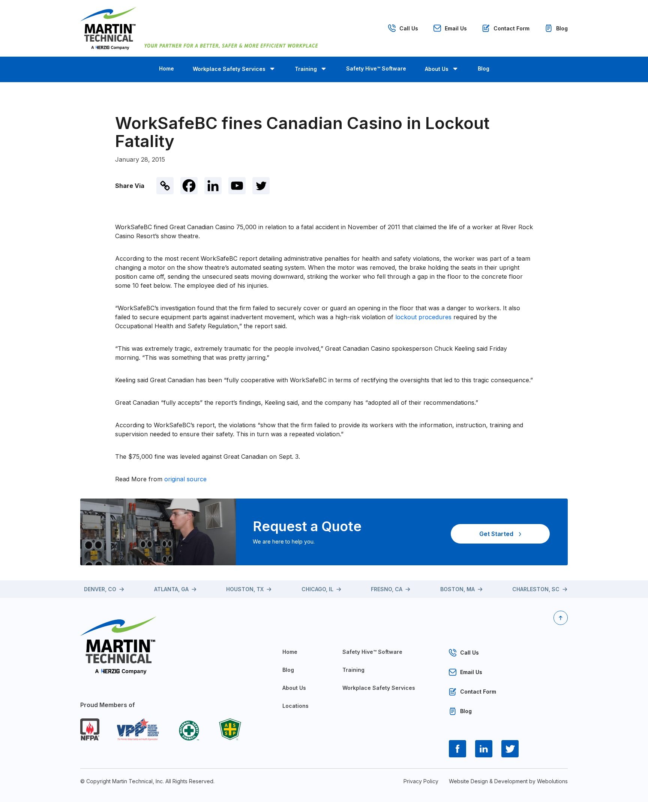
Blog (562, 28)
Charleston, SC (536, 589)
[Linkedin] (213, 185)
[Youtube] (237, 185)
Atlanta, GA (171, 589)
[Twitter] (261, 185)
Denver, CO (100, 589)
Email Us (456, 28)
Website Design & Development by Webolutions (508, 781)
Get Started (496, 534)
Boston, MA (457, 589)
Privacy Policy (421, 781)
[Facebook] (189, 185)
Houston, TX (245, 589)
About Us (436, 69)
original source (185, 479)
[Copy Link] (165, 185)
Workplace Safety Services (229, 69)
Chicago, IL (317, 589)
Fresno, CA (386, 589)
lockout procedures (424, 317)
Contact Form (512, 28)
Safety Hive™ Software (376, 68)
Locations (295, 706)
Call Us (408, 28)
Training (306, 69)
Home (166, 68)
